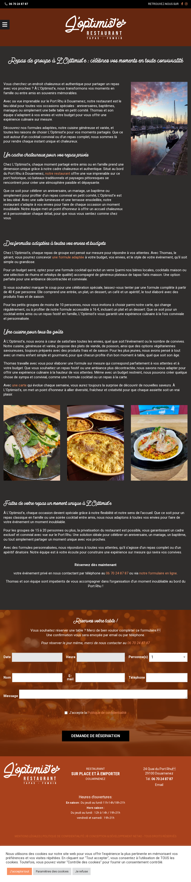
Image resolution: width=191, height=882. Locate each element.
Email (159, 785)
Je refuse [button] (81, 871)
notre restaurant (57, 173)
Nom (7, 677)
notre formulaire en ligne (158, 573)
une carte (19, 385)
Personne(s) (138, 657)
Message (10, 696)
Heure (70, 657)
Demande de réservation (95, 736)
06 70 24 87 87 (18, 4)
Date (7, 657)
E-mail (70, 677)
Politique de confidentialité (107, 713)
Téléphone (137, 677)
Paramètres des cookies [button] (52, 871)
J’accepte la (97, 713)
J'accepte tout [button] (19, 871)
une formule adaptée (68, 257)
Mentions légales (28, 836)
